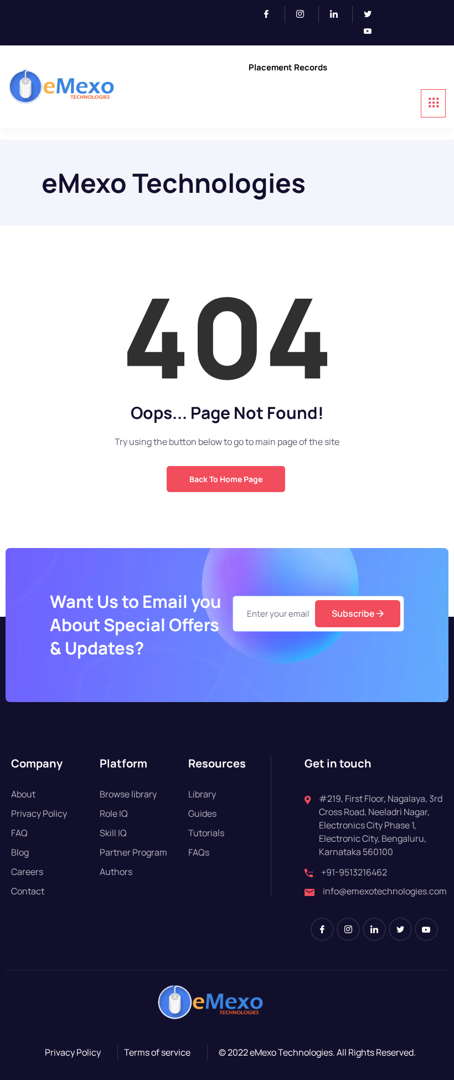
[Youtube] (372, 31)
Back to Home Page (225, 479)
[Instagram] (305, 14)
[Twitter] (372, 14)
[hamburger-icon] (433, 103)
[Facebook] (271, 14)
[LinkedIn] (338, 14)
